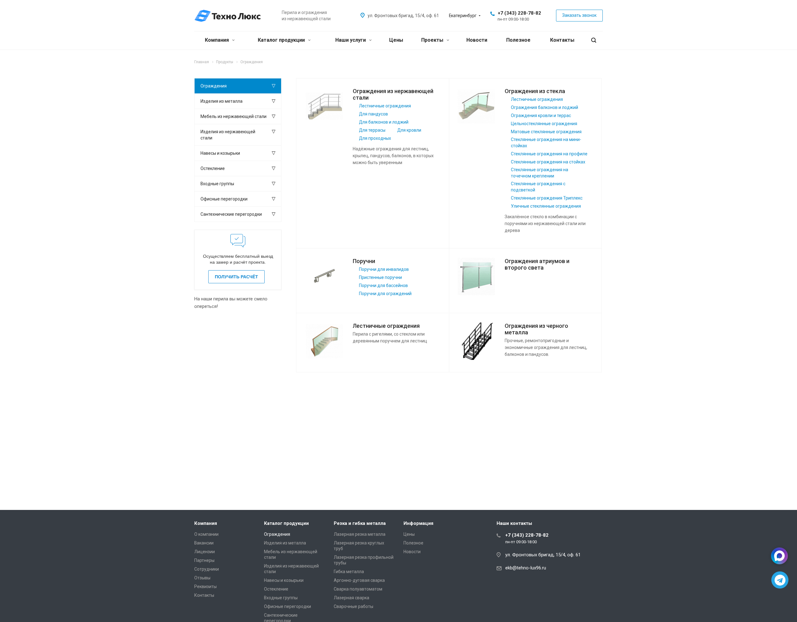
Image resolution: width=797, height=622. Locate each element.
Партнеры (204, 560)
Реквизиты (205, 586)
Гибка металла (349, 571)
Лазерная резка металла (359, 534)
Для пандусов (373, 113)
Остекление (212, 168)
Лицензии (204, 551)
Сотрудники (206, 569)
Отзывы (202, 577)
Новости (476, 40)
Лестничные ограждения (385, 105)
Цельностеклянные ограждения (544, 123)
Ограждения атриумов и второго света (537, 264)
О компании (206, 534)
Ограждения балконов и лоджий (544, 107)
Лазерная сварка (351, 597)
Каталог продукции (282, 40)
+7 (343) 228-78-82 (519, 13)
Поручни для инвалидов (384, 269)
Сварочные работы (353, 606)
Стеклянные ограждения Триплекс (546, 198)
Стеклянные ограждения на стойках (548, 161)
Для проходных (375, 138)
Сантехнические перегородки (231, 214)
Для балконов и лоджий (383, 122)
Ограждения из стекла (535, 91)
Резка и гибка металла (360, 523)
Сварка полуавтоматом (358, 589)
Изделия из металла (221, 101)
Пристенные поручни (380, 277)
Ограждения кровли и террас (541, 115)
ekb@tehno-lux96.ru (525, 568)
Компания (217, 40)
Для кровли (409, 130)
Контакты (562, 40)
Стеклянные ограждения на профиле (549, 153)
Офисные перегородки (224, 198)
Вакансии (204, 542)
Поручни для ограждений (385, 293)
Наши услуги (351, 40)
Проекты (433, 40)
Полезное (518, 40)
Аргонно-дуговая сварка (359, 580)
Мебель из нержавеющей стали (233, 116)
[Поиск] (594, 40)
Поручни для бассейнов (383, 285)
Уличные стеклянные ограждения (546, 206)
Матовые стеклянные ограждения (546, 131)
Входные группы (217, 183)
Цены (396, 40)
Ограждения (213, 85)
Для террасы (372, 130)
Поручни (364, 261)
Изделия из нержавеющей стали (227, 134)
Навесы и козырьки (220, 153)
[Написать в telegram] (780, 580)
